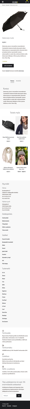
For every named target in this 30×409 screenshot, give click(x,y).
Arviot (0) (18, 81)
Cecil (3, 309)
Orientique (4, 318)
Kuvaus (12, 81)
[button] (26, 2)
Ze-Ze (3, 272)
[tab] (12, 81)
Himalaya (4, 315)
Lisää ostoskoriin (8, 65)
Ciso (3, 281)
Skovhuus (4, 294)
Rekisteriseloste (5, 221)
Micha (3, 288)
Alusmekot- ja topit (6, 257)
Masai (3, 278)
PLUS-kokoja (5, 263)
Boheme (4, 303)
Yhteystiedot (5, 224)
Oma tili (4, 406)
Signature (4, 291)
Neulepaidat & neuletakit (7, 242)
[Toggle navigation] (2, 2)
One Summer (5, 321)
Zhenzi (3, 275)
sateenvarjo (21, 71)
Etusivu (3, 5)
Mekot (3, 245)
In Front (4, 306)
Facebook (9, 406)
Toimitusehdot (5, 218)
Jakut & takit (4, 251)
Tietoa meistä (5, 230)
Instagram (14, 406)
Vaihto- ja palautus (6, 227)
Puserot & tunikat (6, 239)
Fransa (3, 297)
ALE (3, 260)
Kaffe (3, 285)
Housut (3, 248)
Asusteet (7, 5)
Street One (4, 312)
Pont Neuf (4, 300)
